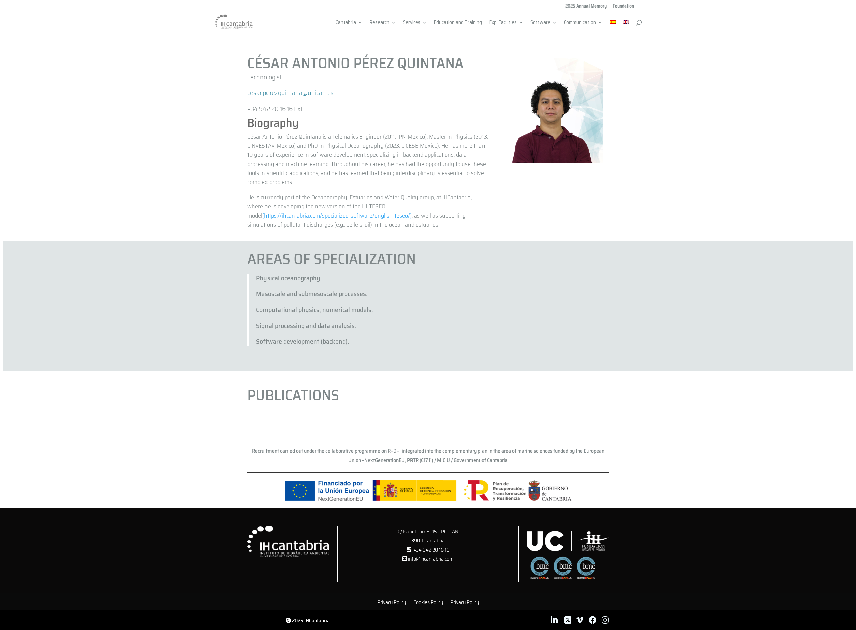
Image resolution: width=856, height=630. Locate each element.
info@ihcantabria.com (430, 559)
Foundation (623, 7)
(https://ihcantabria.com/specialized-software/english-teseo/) (337, 215)
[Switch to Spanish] (613, 26)
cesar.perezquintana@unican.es (290, 92)
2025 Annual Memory (586, 7)
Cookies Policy (428, 603)
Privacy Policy (391, 603)
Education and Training (458, 23)
